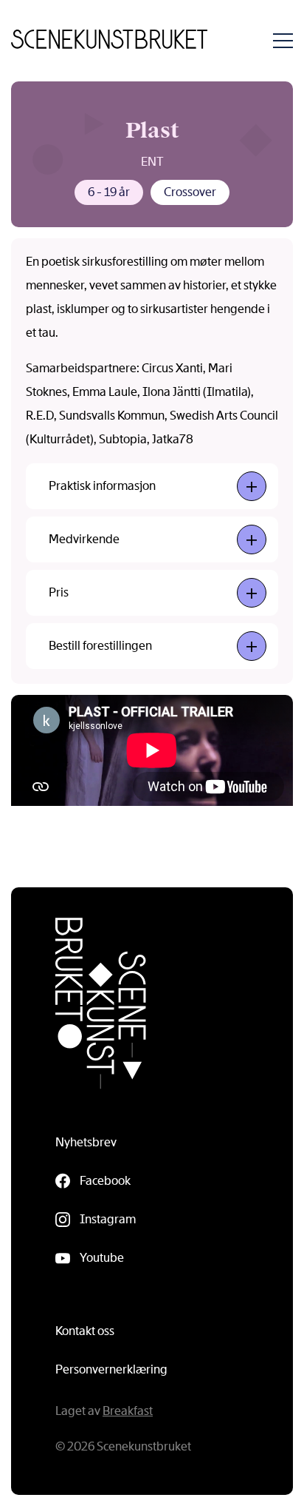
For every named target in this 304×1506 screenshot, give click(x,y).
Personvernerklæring (111, 1369)
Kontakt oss (84, 1331)
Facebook (105, 1181)
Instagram (108, 1219)
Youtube (102, 1257)
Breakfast (128, 1411)
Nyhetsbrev (86, 1142)
